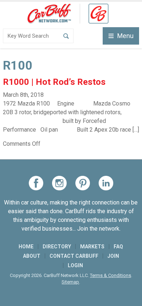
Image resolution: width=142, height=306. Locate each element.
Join (113, 256)
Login (75, 265)
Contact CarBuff (74, 256)
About (31, 256)
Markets (92, 246)
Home (26, 246)
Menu (125, 36)
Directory (57, 246)
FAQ (118, 246)
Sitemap (70, 282)
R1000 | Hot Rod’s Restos (54, 82)
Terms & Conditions (110, 275)
